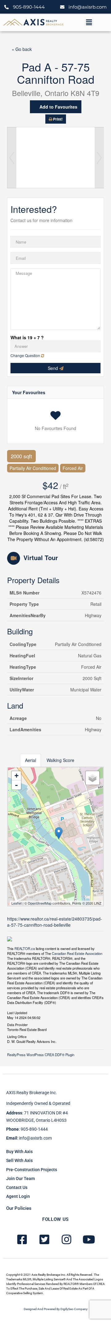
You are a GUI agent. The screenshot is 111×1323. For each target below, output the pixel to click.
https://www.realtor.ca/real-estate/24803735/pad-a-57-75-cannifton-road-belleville (54, 922)
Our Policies (18, 1208)
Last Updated (17, 1012)
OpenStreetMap (39, 903)
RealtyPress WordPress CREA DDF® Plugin (40, 1054)
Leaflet (16, 903)
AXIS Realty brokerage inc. (31, 1092)
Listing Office (17, 1036)
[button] (89, 22)
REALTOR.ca (24, 948)
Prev (11, 157)
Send (53, 368)
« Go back (22, 49)
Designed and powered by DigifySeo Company (56, 1309)
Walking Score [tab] (60, 760)
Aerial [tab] (30, 760)
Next (99, 157)
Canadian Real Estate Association (77, 953)
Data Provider (17, 1024)
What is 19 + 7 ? (27, 337)
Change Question (25, 355)
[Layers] (92, 778)
